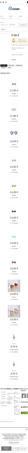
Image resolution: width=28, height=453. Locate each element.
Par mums (3, 394)
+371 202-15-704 (17, 393)
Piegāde (3, 396)
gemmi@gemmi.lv (18, 398)
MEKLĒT (23, 24)
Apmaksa (3, 398)
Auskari (14, 93)
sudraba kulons (14, 349)
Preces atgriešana (9, 402)
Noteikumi (4, 405)
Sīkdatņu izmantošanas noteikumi (10, 398)
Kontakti (3, 392)
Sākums (3, 29)
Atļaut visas (6, 448)
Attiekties (22, 447)
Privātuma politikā (18, 438)
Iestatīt (14, 447)
